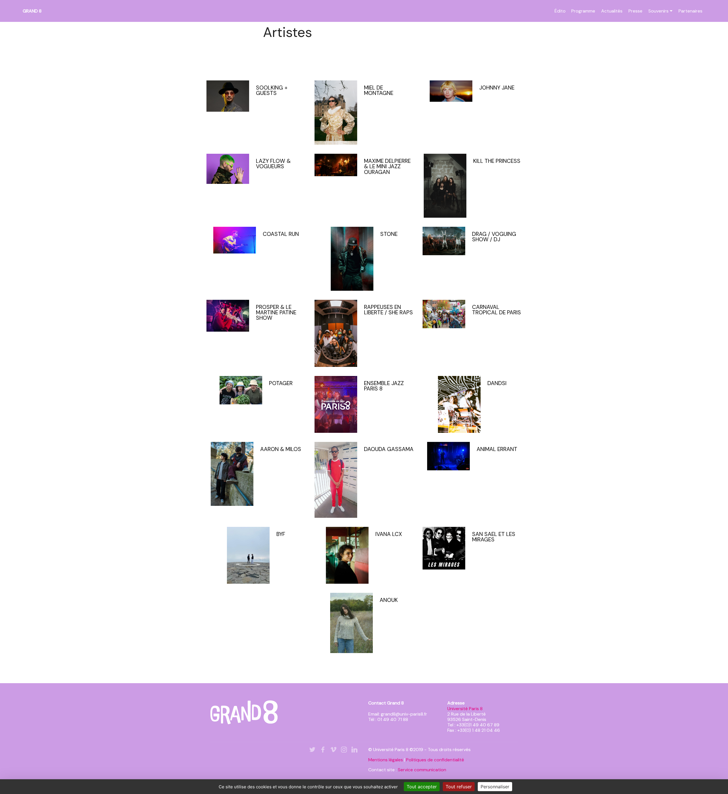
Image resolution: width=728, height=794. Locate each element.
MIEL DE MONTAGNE (378, 90)
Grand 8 (32, 11)
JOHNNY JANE (496, 87)
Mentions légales (385, 760)
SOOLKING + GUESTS (272, 90)
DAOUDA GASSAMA (388, 449)
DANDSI (496, 383)
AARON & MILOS (280, 449)
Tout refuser (459, 786)
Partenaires (690, 11)
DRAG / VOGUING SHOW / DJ (494, 236)
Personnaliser (495, 786)
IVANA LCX (388, 534)
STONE (389, 234)
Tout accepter (422, 786)
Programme (583, 11)
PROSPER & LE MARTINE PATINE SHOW (276, 312)
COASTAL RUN (281, 234)
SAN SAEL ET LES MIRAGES (493, 537)
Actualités (611, 11)
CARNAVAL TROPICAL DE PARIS (496, 310)
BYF (280, 534)
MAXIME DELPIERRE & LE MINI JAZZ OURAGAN (387, 166)
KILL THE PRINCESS (496, 161)
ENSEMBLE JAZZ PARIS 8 (384, 386)
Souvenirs (658, 11)
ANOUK (389, 600)
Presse (635, 11)
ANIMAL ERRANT (497, 449)
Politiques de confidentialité (435, 760)
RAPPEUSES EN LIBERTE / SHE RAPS (388, 310)
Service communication (422, 770)
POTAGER (281, 383)
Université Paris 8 (465, 709)
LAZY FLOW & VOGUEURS (273, 163)
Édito (560, 11)
